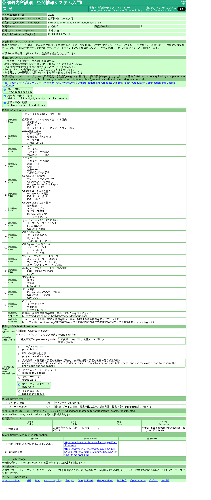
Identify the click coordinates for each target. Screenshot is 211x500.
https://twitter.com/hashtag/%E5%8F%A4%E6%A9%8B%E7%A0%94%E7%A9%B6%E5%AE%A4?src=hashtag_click (90, 451)
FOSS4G (122, 480)
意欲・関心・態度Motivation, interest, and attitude (26, 104)
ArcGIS (165, 480)
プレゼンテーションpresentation (33, 348)
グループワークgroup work (31, 378)
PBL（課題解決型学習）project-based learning (35, 355)
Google (69, 480)
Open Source (138, 480)
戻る (181, 9)
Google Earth (85, 480)
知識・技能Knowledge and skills (19, 90)
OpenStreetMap (11, 480)
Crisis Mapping (53, 480)
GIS (29, 480)
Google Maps (105, 480)
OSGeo (153, 480)
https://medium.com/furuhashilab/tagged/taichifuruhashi (90, 444)
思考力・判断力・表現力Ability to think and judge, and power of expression (37, 97)
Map (37, 480)
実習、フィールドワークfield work (35, 385)
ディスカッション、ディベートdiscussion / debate (39, 371)
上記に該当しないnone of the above (33, 392)
